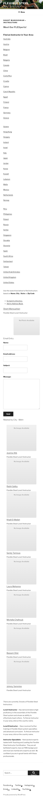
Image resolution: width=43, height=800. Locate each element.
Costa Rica (7, 76)
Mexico (6, 190)
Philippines (7, 214)
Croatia (6, 81)
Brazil (5, 55)
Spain (5, 251)
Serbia (5, 230)
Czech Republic (9, 92)
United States (8, 283)
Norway (6, 200)
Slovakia (6, 240)
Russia (5, 225)
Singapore (7, 235)
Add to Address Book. (15, 304)
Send (8, 414)
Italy (5, 153)
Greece (6, 118)
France (6, 107)
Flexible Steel (16, 3)
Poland (6, 219)
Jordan (5, 163)
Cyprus (6, 86)
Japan (5, 158)
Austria (6, 44)
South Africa (8, 256)
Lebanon (6, 179)
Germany (6, 113)
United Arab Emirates (11, 272)
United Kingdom (9, 277)
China (5, 71)
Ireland (6, 142)
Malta (5, 184)
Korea (5, 169)
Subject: (6, 365)
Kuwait (6, 174)
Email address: (9, 354)
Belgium (6, 50)
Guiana (6, 127)
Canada (6, 65)
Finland (6, 102)
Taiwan (6, 267)
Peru (5, 209)
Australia (6, 39)
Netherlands (8, 195)
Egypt (5, 97)
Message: (7, 377)
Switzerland (8, 261)
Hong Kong (7, 132)
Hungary (6, 137)
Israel (5, 148)
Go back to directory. (14, 301)
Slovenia (6, 246)
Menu (23, 12)
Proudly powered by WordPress (14, 795)
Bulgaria (6, 60)
